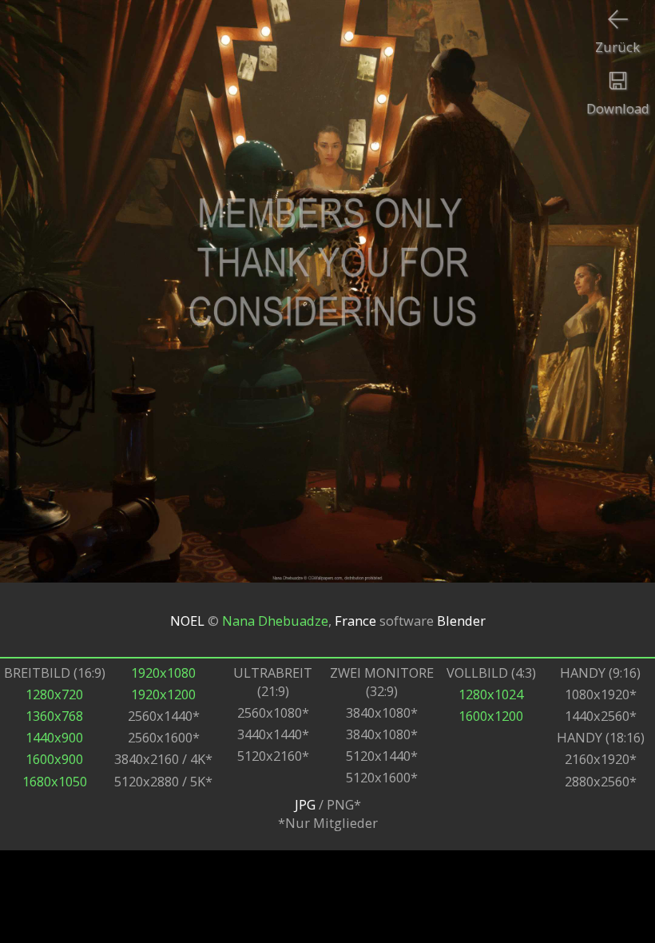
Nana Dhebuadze (275, 620)
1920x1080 (163, 672)
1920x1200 (163, 694)
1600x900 (54, 759)
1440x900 (54, 737)
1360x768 (54, 715)
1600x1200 (490, 715)
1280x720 (54, 694)
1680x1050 (54, 781)
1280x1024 (490, 694)
